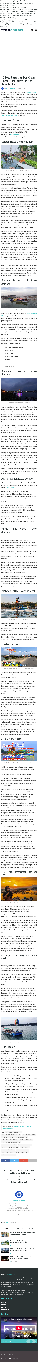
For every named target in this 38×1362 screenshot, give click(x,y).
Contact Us (4, 1304)
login (7, 1222)
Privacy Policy (5, 1309)
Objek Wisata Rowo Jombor (10, 1147)
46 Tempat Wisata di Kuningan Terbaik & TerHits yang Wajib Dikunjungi (21, 1242)
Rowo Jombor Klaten (8, 1149)
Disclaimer (4, 1307)
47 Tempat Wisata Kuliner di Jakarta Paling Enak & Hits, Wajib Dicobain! (22, 1233)
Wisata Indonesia (10, 74)
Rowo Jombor (32, 92)
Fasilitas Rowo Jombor (26, 1139)
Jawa (17, 74)
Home (2, 74)
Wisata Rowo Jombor (8, 1155)
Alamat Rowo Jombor (29, 1134)
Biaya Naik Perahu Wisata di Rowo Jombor (14, 1137)
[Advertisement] (19, 52)
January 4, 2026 (22, 88)
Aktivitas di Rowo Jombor (13, 1132)
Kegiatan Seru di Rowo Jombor (11, 1142)
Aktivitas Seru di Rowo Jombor (11, 1134)
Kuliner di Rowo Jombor (9, 1144)
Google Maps (14, 134)
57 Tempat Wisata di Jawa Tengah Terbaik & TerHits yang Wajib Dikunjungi (23, 1250)
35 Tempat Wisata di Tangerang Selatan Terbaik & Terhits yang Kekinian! (21, 1258)
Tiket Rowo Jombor (8, 1152)
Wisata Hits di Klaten (22, 1152)
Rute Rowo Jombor (22, 1149)
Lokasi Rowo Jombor (24, 1144)
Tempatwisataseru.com (12, 1358)
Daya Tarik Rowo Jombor (9, 1139)
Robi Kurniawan (10, 88)
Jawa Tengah (10, 488)
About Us (4, 1302)
